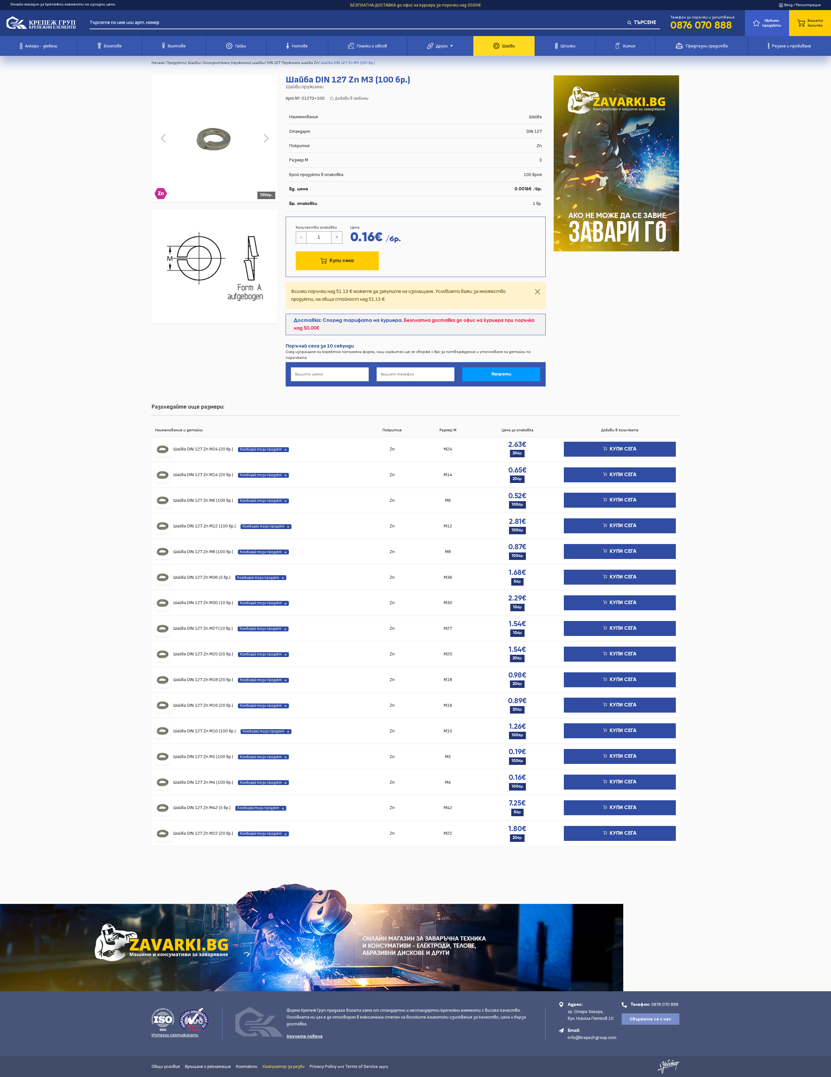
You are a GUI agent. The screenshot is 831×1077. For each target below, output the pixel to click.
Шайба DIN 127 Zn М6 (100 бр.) (203, 500)
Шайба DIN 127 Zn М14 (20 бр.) (203, 474)
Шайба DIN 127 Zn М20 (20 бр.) (203, 654)
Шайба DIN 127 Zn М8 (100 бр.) (203, 551)
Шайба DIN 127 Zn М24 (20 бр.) (203, 449)
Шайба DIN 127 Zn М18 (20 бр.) (203, 679)
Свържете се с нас (650, 1019)
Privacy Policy (323, 1066)
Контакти (246, 1066)
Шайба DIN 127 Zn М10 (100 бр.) (205, 731)
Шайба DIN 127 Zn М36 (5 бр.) (202, 577)
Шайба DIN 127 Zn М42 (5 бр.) (202, 807)
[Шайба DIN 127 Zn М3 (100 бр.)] (214, 138)
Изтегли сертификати (175, 1035)
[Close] (537, 292)
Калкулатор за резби (283, 1066)
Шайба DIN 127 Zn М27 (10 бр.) (203, 628)
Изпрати (501, 374)
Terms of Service (361, 1066)
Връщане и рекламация (208, 1066)
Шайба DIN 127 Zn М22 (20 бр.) (203, 833)
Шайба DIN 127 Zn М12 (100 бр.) (205, 526)
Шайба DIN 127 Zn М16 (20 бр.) (203, 705)
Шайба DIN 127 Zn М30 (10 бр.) (203, 602)
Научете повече (305, 1036)
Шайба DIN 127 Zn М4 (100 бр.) (203, 782)
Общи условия (166, 1066)
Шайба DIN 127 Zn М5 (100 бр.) (203, 756)
